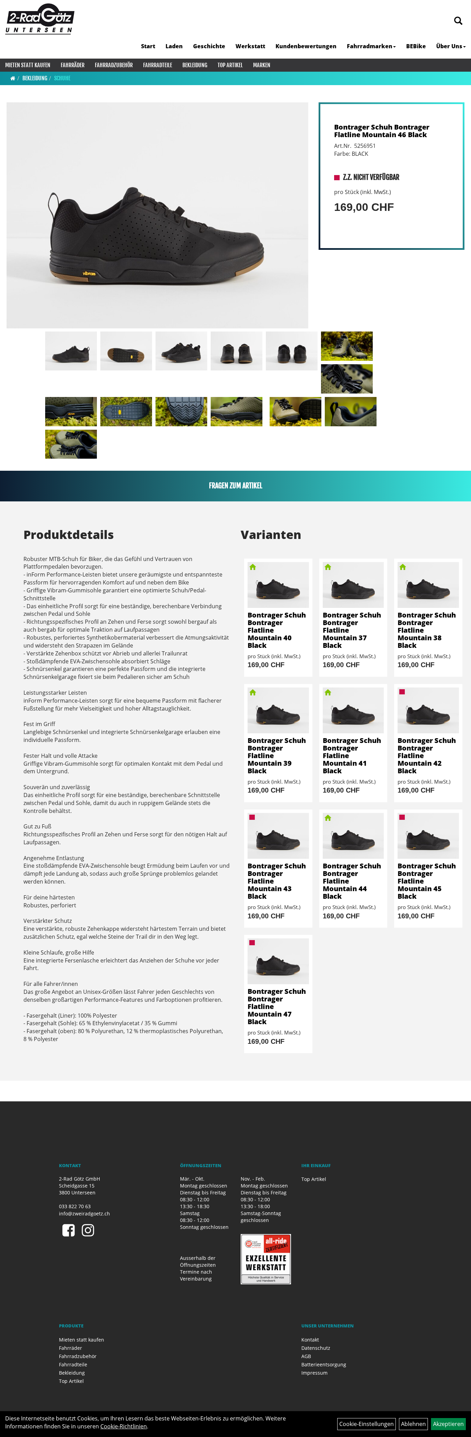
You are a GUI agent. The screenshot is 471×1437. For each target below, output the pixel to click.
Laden (174, 46)
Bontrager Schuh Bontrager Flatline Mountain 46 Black (381, 130)
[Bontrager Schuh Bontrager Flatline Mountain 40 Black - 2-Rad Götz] (278, 585)
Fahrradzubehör (114, 65)
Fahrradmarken (369, 46)
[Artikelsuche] (458, 21)
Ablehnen (413, 1424)
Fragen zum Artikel (235, 485)
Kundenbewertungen (306, 46)
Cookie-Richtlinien (123, 1426)
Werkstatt (250, 46)
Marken (261, 65)
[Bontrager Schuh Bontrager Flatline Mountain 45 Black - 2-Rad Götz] (428, 836)
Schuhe (62, 78)
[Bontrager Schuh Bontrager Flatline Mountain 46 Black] (157, 215)
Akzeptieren (448, 1424)
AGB (306, 1356)
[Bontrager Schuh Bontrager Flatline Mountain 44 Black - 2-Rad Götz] (353, 836)
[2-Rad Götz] (39, 18)
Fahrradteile (157, 65)
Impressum (314, 1372)
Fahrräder (72, 65)
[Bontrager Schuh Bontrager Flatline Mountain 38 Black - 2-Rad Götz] (428, 585)
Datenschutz (315, 1348)
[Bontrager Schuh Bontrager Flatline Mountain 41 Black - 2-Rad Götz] (353, 710)
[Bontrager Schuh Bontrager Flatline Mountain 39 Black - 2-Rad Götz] (278, 710)
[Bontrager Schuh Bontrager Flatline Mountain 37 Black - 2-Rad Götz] (353, 585)
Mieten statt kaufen (27, 65)
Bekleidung (194, 65)
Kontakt (310, 1339)
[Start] (13, 78)
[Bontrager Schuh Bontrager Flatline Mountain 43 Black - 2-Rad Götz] (278, 836)
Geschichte (209, 46)
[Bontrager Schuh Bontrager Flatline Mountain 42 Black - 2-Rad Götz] (428, 710)
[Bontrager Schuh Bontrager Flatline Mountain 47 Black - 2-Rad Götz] (278, 961)
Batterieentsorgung (323, 1364)
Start (148, 46)
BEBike (416, 46)
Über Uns (449, 46)
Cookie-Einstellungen (366, 1424)
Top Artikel (230, 65)
